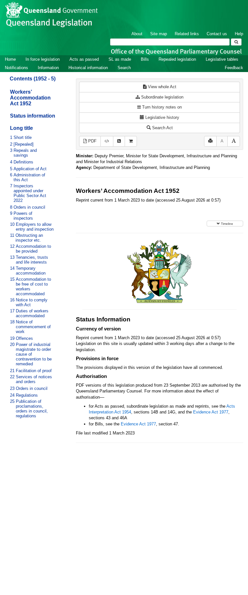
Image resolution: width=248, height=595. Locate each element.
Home (10, 59)
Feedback (234, 67)
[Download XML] (106, 141)
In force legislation (43, 59)
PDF (92, 141)
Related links (187, 33)
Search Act (162, 127)
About (136, 33)
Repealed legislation (177, 59)
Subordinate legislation (161, 97)
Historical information (88, 67)
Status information (32, 116)
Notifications (16, 67)
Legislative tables (222, 59)
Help (239, 33)
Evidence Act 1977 (210, 412)
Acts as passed (84, 59)
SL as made (119, 59)
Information (48, 67)
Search (124, 67)
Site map (158, 33)
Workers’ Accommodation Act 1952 (30, 97)
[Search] (236, 42)
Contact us (217, 33)
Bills (145, 59)
